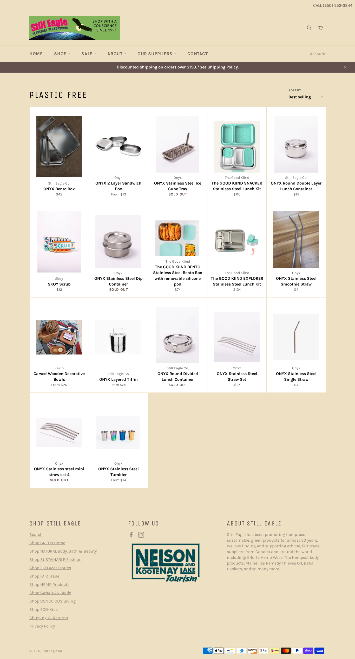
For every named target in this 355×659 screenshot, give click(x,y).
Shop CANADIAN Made (50, 592)
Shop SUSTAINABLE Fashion (55, 559)
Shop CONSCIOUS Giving (52, 601)
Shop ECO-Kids (43, 609)
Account (318, 53)
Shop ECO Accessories (50, 567)
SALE (87, 53)
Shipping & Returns (48, 617)
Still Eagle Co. (52, 651)
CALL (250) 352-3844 (332, 5)
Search (36, 534)
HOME (36, 53)
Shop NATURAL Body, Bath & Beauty (63, 551)
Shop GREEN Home (47, 542)
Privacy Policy (42, 626)
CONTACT (197, 53)
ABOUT (115, 53)
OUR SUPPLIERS (155, 53)
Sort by (294, 90)
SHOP (61, 53)
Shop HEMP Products (49, 584)
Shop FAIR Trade (44, 576)
